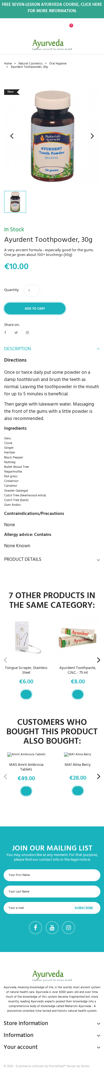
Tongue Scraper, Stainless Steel (26, 670)
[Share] (5, 333)
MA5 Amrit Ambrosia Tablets (26, 767)
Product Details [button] (22, 560)
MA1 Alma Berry (78, 765)
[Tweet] (16, 333)
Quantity (11, 290)
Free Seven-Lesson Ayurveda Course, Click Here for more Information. (52, 8)
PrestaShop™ (58, 1066)
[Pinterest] (27, 333)
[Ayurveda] (52, 44)
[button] (38, 28)
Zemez (85, 1066)
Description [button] (17, 349)
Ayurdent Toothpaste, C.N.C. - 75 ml (77, 670)
